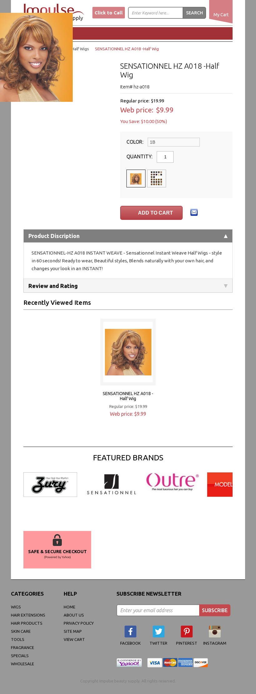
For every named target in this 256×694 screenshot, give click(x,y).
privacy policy (79, 623)
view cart (74, 639)
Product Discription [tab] (54, 236)
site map (73, 631)
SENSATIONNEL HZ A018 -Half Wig (128, 396)
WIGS (16, 607)
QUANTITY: (140, 156)
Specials (20, 655)
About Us (74, 615)
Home (69, 607)
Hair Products (26, 623)
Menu (45, 33)
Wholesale (22, 664)
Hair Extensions (28, 615)
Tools (17, 639)
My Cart (221, 14)
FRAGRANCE (22, 647)
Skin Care (21, 631)
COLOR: (135, 142)
